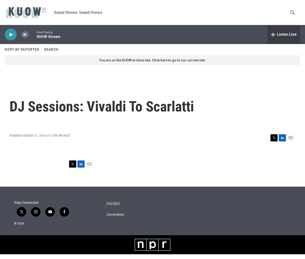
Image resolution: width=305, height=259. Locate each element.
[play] (11, 34)
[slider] (32, 34)
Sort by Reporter (22, 49)
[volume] (25, 34)
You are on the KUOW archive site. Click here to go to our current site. (152, 60)
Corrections (115, 214)
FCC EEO (113, 204)
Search (51, 49)
